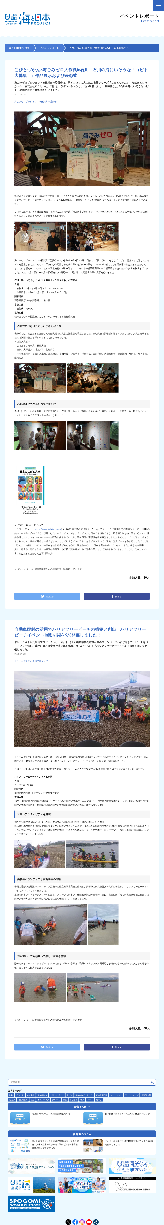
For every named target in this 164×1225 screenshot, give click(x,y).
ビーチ (99, 1099)
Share (118, 596)
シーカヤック (116, 1095)
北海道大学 (146, 1095)
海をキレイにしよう (84, 1095)
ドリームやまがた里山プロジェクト (32, 661)
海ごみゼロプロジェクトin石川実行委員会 (35, 101)
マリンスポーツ (57, 1095)
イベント (20, 1095)
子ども (69, 1095)
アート (90, 1099)
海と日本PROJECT (19, 48)
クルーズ (56, 1099)
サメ (82, 1099)
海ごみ (12, 1099)
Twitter (49, 596)
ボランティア (43, 1099)
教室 (32, 1099)
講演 (65, 1099)
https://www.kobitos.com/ (48, 529)
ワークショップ (131, 1095)
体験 (11, 1095)
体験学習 (30, 1095)
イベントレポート (49, 48)
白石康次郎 (23, 1099)
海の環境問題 (101, 1095)
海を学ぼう (42, 1095)
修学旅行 (73, 1099)
